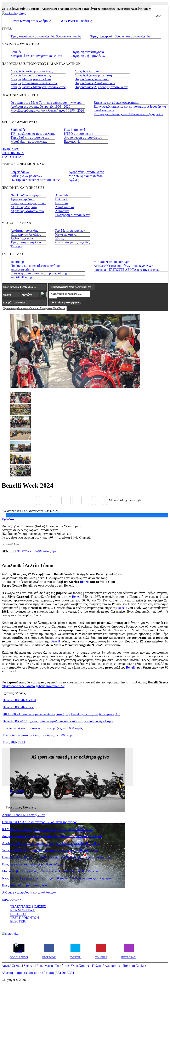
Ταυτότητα (62, 965)
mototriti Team (11, 544)
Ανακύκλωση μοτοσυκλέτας (83, 137)
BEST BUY (18, 914)
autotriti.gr (17, 261)
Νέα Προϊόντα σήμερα (26, 195)
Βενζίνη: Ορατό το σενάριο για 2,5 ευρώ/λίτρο (33, 864)
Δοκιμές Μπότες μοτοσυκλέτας (31, 79)
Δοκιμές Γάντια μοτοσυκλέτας (31, 75)
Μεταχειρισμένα (65, 234)
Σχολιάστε (8, 519)
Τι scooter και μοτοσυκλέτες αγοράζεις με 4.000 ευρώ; (39, 735)
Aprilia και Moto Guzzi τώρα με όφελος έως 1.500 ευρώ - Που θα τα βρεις (51, 843)
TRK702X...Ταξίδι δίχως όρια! (37, 551)
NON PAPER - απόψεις (76, 21)
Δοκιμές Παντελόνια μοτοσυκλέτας (34, 83)
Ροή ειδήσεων (20, 172)
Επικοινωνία (72, 141)
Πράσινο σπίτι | (11, 8)
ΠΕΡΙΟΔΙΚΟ (10, 149)
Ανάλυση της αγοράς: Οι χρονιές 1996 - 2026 (40, 106)
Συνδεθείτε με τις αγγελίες (72, 242)
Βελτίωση (61, 199)
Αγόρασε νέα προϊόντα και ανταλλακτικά (29, 892)
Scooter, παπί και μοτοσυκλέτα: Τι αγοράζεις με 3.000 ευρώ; (43, 728)
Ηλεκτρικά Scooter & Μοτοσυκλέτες (35, 180)
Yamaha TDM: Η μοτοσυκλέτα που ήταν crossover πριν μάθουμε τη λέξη (50, 850)
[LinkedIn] (88, 500)
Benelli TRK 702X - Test (19, 700)
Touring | (28, 8)
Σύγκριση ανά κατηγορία (87, 52)
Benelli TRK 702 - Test (18, 707)
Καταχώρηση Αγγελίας (26, 234)
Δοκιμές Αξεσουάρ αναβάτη (93, 75)
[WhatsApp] (77, 500)
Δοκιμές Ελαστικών (88, 71)
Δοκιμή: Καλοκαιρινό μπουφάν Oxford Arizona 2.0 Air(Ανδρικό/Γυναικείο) (52, 836)
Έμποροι (16, 246)
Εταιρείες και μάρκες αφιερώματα (116, 102)
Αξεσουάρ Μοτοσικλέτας (27, 211)
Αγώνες (74, 180)
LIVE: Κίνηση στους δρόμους (31, 21)
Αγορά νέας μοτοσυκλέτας (86, 172)
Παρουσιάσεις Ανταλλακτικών (95, 83)
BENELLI (17, 791)
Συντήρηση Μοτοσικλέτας (72, 215)
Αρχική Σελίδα (11, 965)
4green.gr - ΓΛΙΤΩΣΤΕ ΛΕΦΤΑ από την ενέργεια (126, 269)
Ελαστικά (61, 203)
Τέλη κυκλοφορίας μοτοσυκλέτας (33, 133)
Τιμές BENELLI (14, 742)
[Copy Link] (99, 500)
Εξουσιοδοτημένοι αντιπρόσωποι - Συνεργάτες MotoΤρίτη (34, 308)
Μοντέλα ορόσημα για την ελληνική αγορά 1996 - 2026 (47, 110)
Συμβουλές (18, 129)
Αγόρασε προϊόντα (23, 199)
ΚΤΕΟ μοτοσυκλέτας (78, 133)
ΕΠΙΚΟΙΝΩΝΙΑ (13, 153)
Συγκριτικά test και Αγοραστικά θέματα (36, 56)
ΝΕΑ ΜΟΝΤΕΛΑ (22, 910)
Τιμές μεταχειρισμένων (26, 242)
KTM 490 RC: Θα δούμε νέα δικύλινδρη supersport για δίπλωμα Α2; (48, 829)
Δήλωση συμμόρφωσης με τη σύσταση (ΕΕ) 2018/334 (38, 972)
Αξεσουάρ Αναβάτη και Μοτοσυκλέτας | (137, 8)
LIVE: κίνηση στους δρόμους (65, 302)
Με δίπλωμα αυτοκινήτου (86, 176)
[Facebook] (32, 500)
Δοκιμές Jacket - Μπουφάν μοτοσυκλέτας (38, 87)
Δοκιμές (16, 52)
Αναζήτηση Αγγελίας (24, 230)
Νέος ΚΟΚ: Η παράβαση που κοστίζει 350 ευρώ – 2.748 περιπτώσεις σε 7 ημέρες (56, 878)
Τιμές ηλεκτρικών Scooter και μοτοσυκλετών (120, 36)
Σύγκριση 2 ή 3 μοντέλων (88, 56)
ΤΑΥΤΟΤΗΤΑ (12, 157)
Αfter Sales (62, 195)
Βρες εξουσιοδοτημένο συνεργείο (24, 885)
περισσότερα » (12, 899)
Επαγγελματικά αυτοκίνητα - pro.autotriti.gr (39, 273)
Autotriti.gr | (44, 8)
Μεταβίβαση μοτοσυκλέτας (29, 141)
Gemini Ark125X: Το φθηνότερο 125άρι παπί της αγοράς (39, 822)
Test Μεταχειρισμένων (70, 230)
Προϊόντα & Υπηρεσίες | (93, 8)
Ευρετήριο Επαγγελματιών (28, 203)
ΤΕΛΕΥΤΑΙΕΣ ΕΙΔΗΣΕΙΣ (28, 906)
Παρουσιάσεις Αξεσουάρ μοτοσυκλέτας (101, 87)
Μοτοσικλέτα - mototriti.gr (111, 261)
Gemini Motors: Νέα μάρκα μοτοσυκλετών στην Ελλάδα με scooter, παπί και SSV (56, 857)
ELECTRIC (18, 921)
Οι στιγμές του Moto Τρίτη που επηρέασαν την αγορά (46, 102)
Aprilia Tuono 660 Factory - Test (23, 815)
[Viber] (65, 500)
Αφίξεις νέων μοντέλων (26, 176)
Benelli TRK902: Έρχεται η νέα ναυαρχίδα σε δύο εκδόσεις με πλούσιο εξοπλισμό (58, 721)
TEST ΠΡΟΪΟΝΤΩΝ (24, 917)
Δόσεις (59, 238)
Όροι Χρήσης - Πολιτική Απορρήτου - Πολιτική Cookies (108, 965)
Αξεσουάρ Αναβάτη (24, 207)
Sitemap (29, 965)
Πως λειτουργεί (74, 129)
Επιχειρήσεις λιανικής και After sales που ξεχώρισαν (128, 114)
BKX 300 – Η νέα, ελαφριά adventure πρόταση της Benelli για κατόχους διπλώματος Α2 (61, 714)
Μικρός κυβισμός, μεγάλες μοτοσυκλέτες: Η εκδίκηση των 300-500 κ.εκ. (51, 871)
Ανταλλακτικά (64, 207)
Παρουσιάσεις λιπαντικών (92, 79)
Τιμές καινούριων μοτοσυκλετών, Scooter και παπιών (46, 36)
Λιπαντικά (62, 211)
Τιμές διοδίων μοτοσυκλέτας (30, 137)
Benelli (84, 581)
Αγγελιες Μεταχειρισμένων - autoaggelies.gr (123, 265)
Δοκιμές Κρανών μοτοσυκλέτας (32, 71)
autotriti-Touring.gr (23, 277)
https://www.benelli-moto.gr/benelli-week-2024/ (33, 686)
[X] (43, 500)
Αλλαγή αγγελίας (22, 238)
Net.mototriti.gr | (65, 8)
